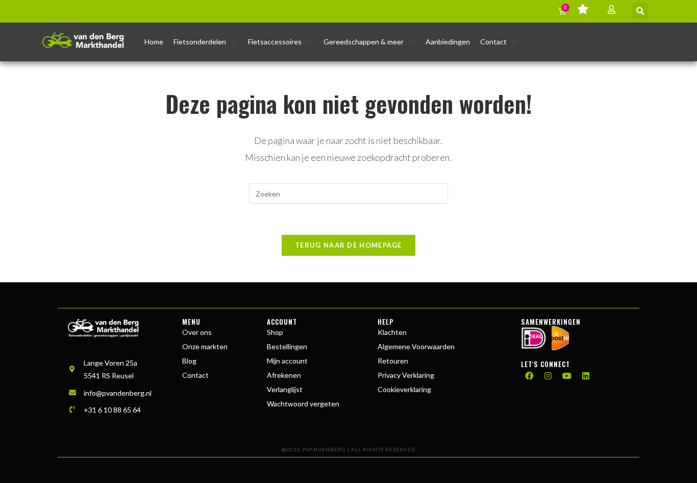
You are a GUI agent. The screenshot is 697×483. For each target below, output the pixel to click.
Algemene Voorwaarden (416, 346)
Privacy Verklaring (406, 375)
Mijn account (287, 360)
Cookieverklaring (404, 389)
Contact (195, 375)
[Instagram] (548, 376)
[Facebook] (529, 376)
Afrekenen (284, 375)
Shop (275, 332)
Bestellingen (287, 346)
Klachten (392, 332)
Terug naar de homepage (348, 245)
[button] (640, 11)
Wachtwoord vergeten (303, 403)
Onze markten (205, 346)
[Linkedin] (586, 376)
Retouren (393, 360)
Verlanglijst (285, 389)
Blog (189, 360)
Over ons (197, 332)
